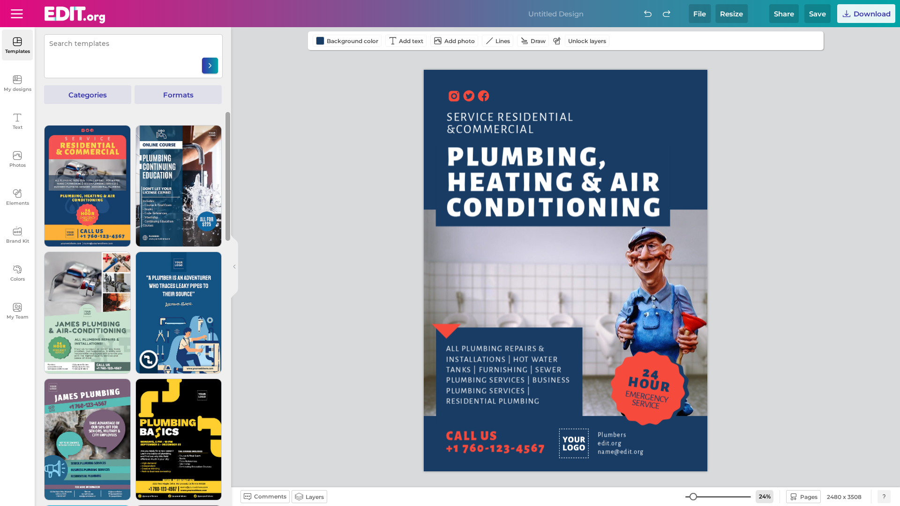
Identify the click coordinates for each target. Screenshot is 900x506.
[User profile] (17, 13)
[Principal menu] (75, 15)
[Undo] (647, 13)
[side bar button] (234, 266)
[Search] (210, 66)
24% (765, 496)
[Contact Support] (884, 496)
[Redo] (666, 13)
